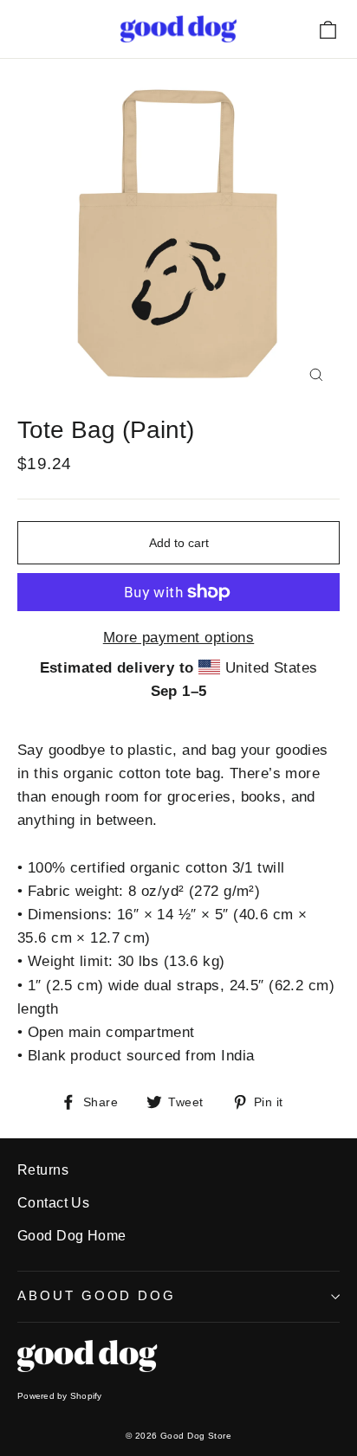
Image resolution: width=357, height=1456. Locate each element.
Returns (42, 1170)
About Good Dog (96, 1296)
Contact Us (53, 1202)
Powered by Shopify (59, 1396)
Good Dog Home (72, 1235)
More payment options (179, 637)
